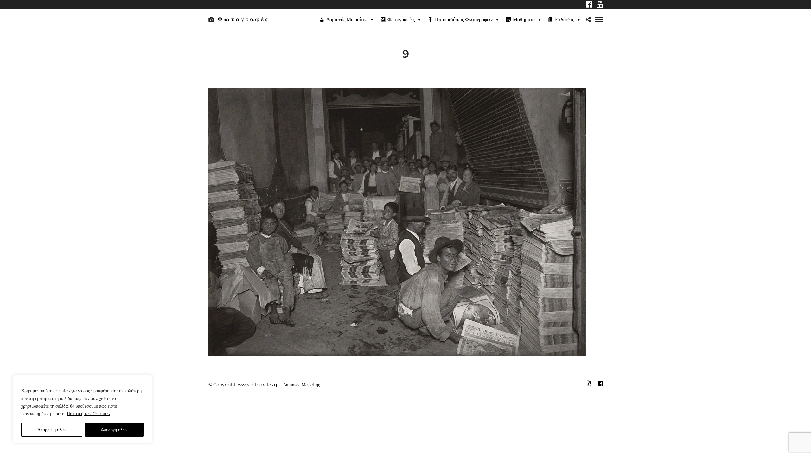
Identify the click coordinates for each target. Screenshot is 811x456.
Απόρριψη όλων (51, 430)
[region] (82, 409)
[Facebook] (589, 5)
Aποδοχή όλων (114, 430)
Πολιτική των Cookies (88, 413)
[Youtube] (600, 5)
